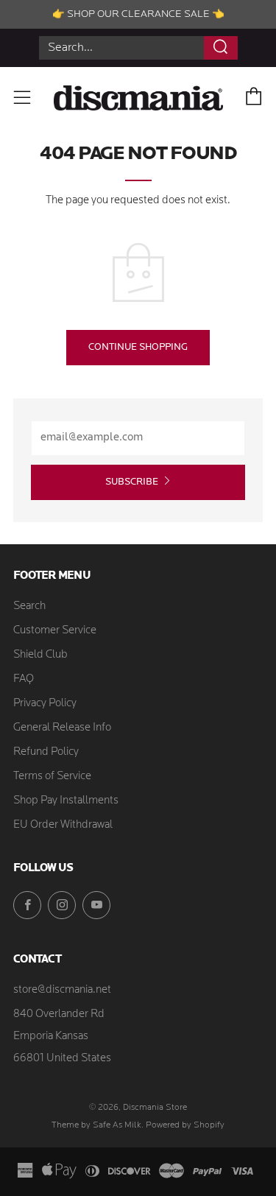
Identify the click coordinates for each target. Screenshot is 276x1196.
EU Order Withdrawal (63, 825)
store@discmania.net (62, 990)
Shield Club (40, 655)
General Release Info (62, 728)
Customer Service (54, 630)
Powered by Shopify (185, 1125)
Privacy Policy (45, 703)
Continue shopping (138, 347)
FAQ (23, 679)
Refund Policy (46, 752)
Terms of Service (52, 776)
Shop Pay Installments (65, 800)
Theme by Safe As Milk (96, 1125)
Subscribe (131, 482)
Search (29, 606)
